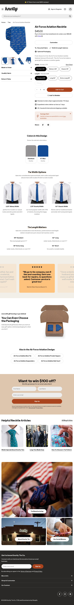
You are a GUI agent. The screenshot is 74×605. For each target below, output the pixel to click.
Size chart (69, 64)
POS (17, 600)
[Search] (70, 16)
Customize (53, 42)
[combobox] (37, 16)
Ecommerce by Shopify (29, 600)
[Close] (70, 113)
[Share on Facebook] (43, 125)
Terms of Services (26, 571)
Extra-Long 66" (65, 78)
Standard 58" (41, 78)
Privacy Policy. (38, 571)
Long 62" (53, 78)
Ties (9, 22)
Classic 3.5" (64, 69)
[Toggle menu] (2, 9)
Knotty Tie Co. (11, 600)
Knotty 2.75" (41, 69)
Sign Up (37, 401)
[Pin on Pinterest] (48, 125)
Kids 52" (40, 83)
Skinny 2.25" (53, 69)
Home (3, 22)
